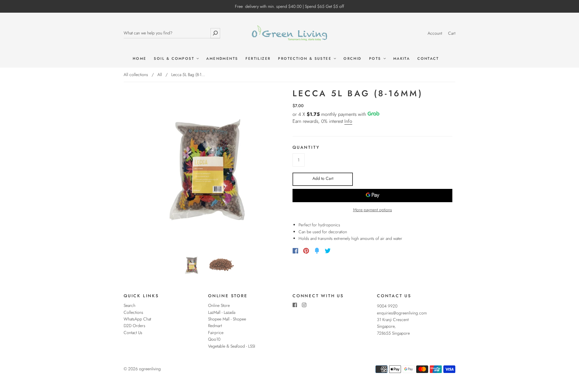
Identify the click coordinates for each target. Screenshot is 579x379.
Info (348, 121)
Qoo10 (214, 339)
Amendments (222, 58)
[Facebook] (295, 251)
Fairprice (215, 333)
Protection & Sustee (305, 58)
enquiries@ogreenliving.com (402, 313)
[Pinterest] (306, 251)
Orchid (352, 58)
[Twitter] (327, 251)
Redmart (215, 326)
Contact (428, 58)
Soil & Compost (175, 58)
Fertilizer (258, 58)
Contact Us (133, 333)
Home (140, 58)
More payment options (372, 210)
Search (129, 305)
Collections (133, 312)
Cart (451, 33)
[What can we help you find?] (172, 33)
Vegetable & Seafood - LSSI (231, 346)
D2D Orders (134, 326)
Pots (376, 58)
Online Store (219, 305)
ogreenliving (150, 369)
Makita (401, 58)
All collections (136, 75)
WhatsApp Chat (137, 319)
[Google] (340, 251)
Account (435, 33)
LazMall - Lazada (221, 312)
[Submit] (215, 33)
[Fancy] (317, 251)
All (159, 75)
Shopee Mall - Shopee (227, 319)
